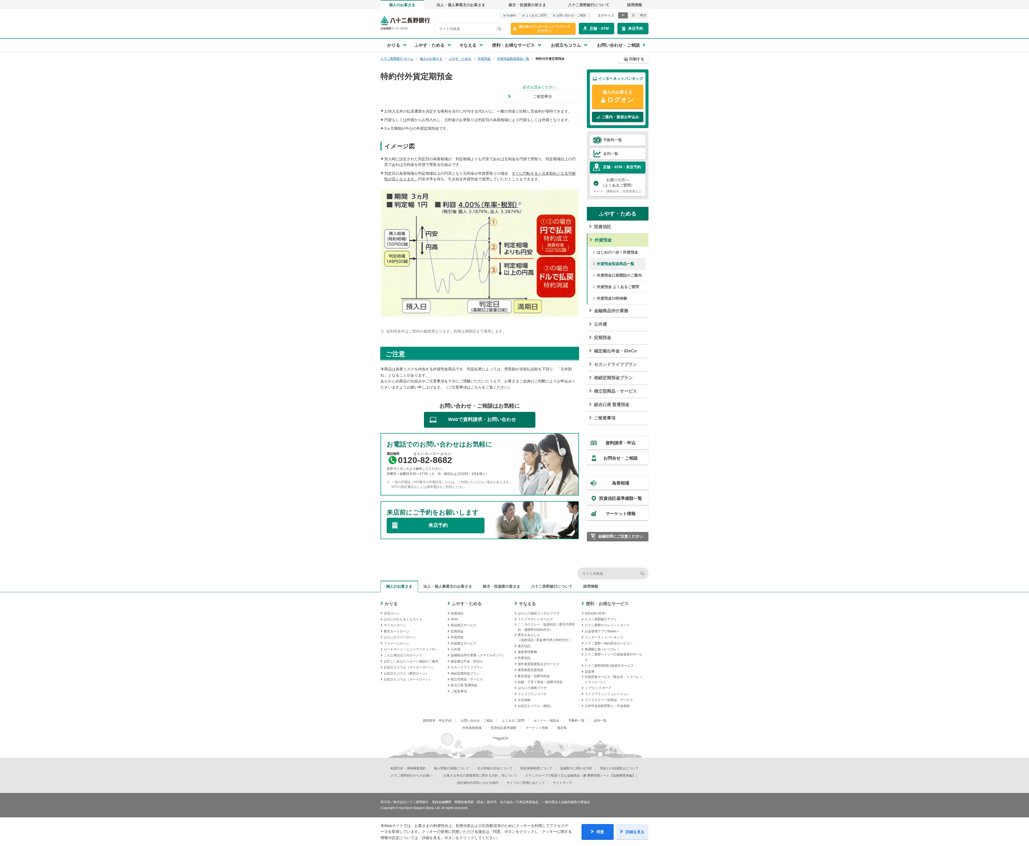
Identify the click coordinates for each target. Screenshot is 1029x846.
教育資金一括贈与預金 (534, 676)
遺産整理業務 (527, 652)
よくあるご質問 (536, 15)
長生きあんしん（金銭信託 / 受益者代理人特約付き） (545, 637)
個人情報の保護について (451, 768)
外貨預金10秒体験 (612, 298)
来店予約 (635, 28)
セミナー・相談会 (546, 720)
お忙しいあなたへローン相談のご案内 (411, 661)
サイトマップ (562, 783)
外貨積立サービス (463, 643)
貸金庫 (589, 671)
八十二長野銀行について (588, 5)
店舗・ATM (599, 28)
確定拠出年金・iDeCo (615, 351)
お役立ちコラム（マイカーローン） (409, 667)
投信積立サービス (463, 625)
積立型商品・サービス (615, 391)
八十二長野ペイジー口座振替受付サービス (614, 657)
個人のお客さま (402, 5)
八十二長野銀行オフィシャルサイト (405, 23)
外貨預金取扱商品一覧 (615, 264)
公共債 (600, 324)
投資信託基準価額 (503, 728)
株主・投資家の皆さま (527, 5)
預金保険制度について (536, 768)
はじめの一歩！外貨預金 (617, 252)
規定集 (562, 728)
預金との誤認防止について (619, 768)
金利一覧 (610, 153)
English (511, 15)
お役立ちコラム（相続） (535, 706)
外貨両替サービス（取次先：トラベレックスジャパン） (614, 679)
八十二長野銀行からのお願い (412, 775)
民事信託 (524, 658)
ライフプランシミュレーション (607, 694)
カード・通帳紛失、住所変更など (618, 185)
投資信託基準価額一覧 (620, 498)
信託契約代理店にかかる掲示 (478, 783)
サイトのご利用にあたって (525, 783)
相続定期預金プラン (613, 377)
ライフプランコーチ (532, 694)
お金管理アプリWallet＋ (602, 631)
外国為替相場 (472, 728)
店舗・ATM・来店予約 (622, 167)
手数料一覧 (612, 140)
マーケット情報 (621, 513)
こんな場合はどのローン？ (403, 655)
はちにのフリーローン (400, 637)
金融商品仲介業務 (611, 310)
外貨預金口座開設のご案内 (619, 275)
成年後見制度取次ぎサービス (539, 664)
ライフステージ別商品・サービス (609, 700)
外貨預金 (603, 240)
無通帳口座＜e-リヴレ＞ (602, 649)
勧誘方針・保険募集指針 (408, 768)
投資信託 (602, 226)
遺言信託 (524, 646)
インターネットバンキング (604, 637)
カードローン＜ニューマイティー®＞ (411, 649)
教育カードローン (396, 631)
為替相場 (620, 483)
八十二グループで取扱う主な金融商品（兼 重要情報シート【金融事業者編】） (582, 775)
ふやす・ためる (617, 214)
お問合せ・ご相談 (620, 458)
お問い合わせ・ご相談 (571, 15)
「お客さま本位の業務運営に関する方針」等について (478, 775)
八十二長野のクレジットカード (607, 625)
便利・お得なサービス (607, 603)
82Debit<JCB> (595, 613)
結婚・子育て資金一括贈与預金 (540, 682)
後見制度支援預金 (530, 670)
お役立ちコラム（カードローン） (408, 679)
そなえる (527, 603)
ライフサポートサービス (535, 619)
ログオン (544, 29)
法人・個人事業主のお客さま (461, 5)
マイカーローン (395, 625)
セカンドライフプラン (615, 364)
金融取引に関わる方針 (576, 768)
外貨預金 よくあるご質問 (618, 287)
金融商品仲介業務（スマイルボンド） (478, 655)
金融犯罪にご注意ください (620, 536)
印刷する (636, 59)
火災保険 (524, 700)
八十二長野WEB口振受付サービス (609, 666)
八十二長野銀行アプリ (601, 619)
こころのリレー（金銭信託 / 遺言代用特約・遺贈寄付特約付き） (546, 627)
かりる (391, 603)
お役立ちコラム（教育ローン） (406, 673)
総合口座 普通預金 (611, 404)
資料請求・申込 (621, 443)
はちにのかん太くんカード (403, 619)
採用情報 (634, 5)
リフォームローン (396, 643)
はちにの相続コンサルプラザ (539, 613)
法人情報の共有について (494, 768)
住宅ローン (392, 613)
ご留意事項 (605, 418)
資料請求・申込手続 (437, 720)
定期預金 (602, 337)
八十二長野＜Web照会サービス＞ (609, 643)
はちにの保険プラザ (532, 688)
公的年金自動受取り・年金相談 (607, 706)
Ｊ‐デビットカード (598, 688)
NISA (454, 619)
